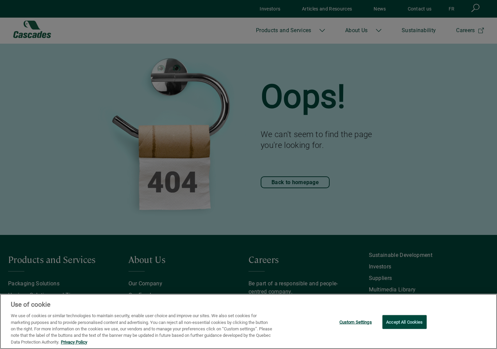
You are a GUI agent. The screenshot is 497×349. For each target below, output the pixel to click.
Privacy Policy (74, 342)
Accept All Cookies (404, 321)
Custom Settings (355, 321)
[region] (248, 321)
